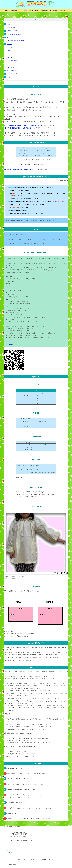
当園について (26, 859)
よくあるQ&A (10, 77)
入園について (10, 24)
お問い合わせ (62, 10)
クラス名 (10, 47)
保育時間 (10, 50)
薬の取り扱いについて (12, 73)
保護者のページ (44, 10)
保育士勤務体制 (11, 54)
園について (9, 44)
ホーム (6, 10)
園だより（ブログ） (33, 10)
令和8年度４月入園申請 (12, 30)
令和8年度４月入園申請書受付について (15, 34)
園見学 (8, 37)
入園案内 (25, 10)
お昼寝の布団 (11, 67)
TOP (10, 826)
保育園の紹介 (14, 10)
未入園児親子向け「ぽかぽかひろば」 (16, 40)
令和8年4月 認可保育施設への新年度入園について (20, 128)
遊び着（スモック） (12, 63)
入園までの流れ (11, 27)
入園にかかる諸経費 (12, 60)
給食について (11, 57)
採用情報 (55, 10)
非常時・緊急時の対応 (12, 70)
